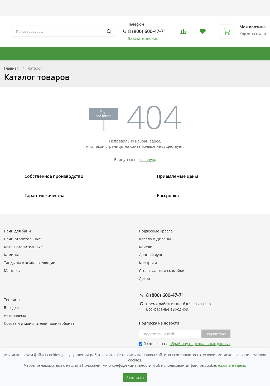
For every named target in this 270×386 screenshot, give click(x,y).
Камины (11, 254)
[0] (183, 32)
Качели (145, 246)
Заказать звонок (143, 38)
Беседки (11, 307)
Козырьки (148, 262)
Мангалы (12, 270)
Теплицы (12, 299)
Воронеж (198, 7)
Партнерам (105, 5)
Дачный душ (150, 254)
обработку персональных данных (200, 343)
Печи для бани (17, 230)
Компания (136, 5)
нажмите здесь (231, 365)
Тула (198, 13)
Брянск (183, 7)
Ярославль (212, 13)
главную (147, 159)
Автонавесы (15, 315)
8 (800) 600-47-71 (147, 31)
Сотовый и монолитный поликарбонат (39, 323)
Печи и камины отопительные (36, 53)
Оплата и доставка (68, 5)
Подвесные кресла (229, 53)
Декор (144, 278)
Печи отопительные (22, 238)
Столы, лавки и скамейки (161, 270)
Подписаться (215, 333)
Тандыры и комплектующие (112, 53)
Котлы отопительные (178, 53)
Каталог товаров (19, 5)
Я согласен (135, 377)
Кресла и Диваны (155, 238)
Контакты (170, 5)
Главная (11, 68)
